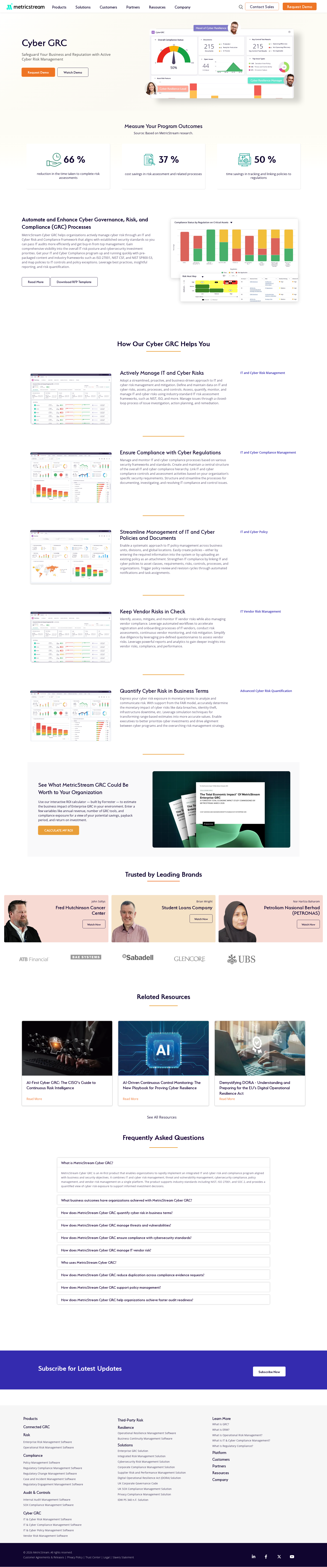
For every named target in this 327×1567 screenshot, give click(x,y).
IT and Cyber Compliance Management (268, 452)
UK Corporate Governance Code (138, 1483)
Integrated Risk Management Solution (142, 1456)
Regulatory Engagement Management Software (53, 1484)
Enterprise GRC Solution (133, 1451)
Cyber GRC (32, 1512)
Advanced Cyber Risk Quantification (266, 691)
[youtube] (291, 1557)
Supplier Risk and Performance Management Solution (152, 1472)
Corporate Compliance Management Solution (146, 1467)
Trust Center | (95, 1557)
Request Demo (299, 6)
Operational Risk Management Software (48, 1447)
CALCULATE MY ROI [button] (58, 830)
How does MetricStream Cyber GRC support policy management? (111, 1287)
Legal (107, 1557)
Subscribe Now (269, 1371)
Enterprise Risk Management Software (47, 1442)
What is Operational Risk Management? (237, 1435)
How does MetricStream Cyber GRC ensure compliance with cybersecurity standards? (126, 1237)
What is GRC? (220, 1424)
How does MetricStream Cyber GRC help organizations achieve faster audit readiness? (127, 1299)
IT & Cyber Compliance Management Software (52, 1525)
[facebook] (266, 1557)
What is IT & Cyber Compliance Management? (241, 1440)
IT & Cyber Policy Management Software (48, 1530)
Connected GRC (36, 1426)
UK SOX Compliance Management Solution (145, 1489)
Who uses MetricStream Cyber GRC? (88, 1262)
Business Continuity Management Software (145, 1438)
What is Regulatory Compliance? (232, 1446)
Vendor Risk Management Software (45, 1536)
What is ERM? (220, 1429)
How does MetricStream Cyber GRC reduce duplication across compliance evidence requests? (132, 1274)
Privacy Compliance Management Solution (144, 1494)
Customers (108, 6)
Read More (39, 282)
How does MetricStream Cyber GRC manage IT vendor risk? (106, 1249)
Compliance (33, 1455)
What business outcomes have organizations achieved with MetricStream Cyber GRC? (126, 1200)
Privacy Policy (75, 1557)
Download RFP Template (77, 282)
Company (183, 6)
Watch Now (93, 919)
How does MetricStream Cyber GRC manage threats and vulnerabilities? (116, 1225)
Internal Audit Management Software (46, 1499)
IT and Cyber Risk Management (262, 373)
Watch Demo (76, 73)
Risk (26, 1434)
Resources (157, 6)
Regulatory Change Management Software (50, 1473)
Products (59, 6)
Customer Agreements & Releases (44, 1557)
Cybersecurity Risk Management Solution (144, 1461)
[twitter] (279, 1557)
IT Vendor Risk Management (260, 611)
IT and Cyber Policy (254, 532)
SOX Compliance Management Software (48, 1505)
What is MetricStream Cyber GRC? (87, 1162)
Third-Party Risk (130, 1419)
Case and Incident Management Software (49, 1479)
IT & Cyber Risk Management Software (47, 1519)
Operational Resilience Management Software (147, 1433)
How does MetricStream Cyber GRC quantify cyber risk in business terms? (117, 1212)
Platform (219, 1452)
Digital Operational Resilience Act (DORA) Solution (149, 1478)
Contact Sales (262, 6)
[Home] (25, 4)
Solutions (83, 6)
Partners (133, 6)
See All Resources (162, 1117)
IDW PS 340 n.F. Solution (133, 1500)
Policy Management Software (41, 1462)
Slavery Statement (123, 1557)
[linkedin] (254, 1557)
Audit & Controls (36, 1492)
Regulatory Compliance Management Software (52, 1468)
